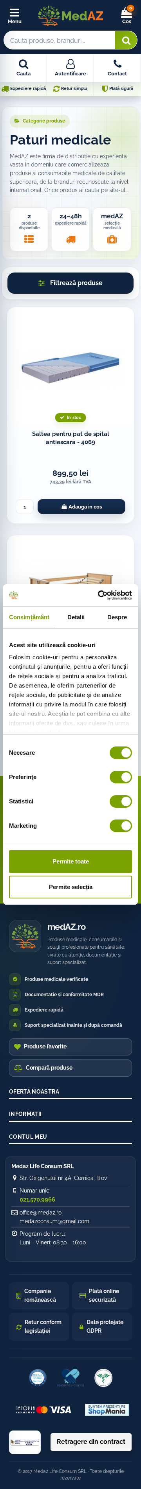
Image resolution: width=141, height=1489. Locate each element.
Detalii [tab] (76, 617)
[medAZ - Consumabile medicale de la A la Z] (70, 15)
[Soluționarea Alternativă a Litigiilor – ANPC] (25, 1442)
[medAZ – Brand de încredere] (70, 1378)
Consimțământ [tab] (29, 617)
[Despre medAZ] (38, 1378)
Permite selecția (70, 887)
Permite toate (70, 861)
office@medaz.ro (40, 1212)
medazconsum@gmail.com (54, 1221)
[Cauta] (126, 40)
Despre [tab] (117, 617)
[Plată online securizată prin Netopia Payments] (43, 1410)
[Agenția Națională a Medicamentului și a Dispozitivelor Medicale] (103, 1378)
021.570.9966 (37, 1199)
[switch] (121, 777)
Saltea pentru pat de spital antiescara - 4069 (70, 438)
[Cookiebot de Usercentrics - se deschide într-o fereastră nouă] (99, 595)
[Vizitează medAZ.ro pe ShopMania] (107, 1410)
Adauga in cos (85, 507)
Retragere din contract (91, 1441)
